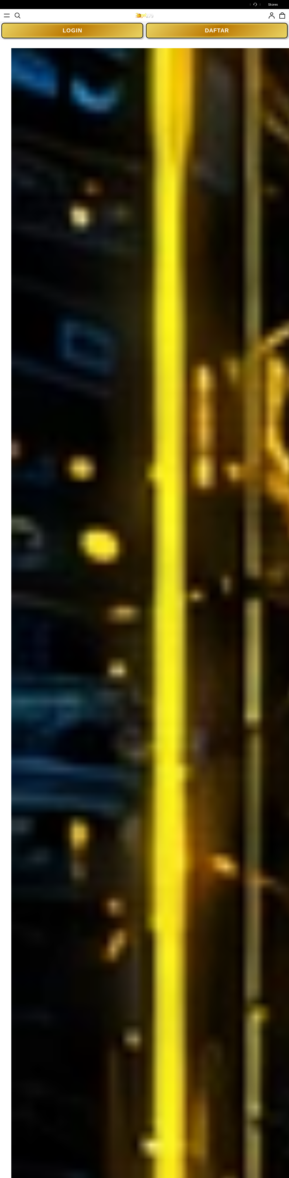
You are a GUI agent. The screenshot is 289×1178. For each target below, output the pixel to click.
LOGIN (72, 30)
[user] (271, 15)
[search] (17, 15)
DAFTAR (217, 30)
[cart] (282, 15)
